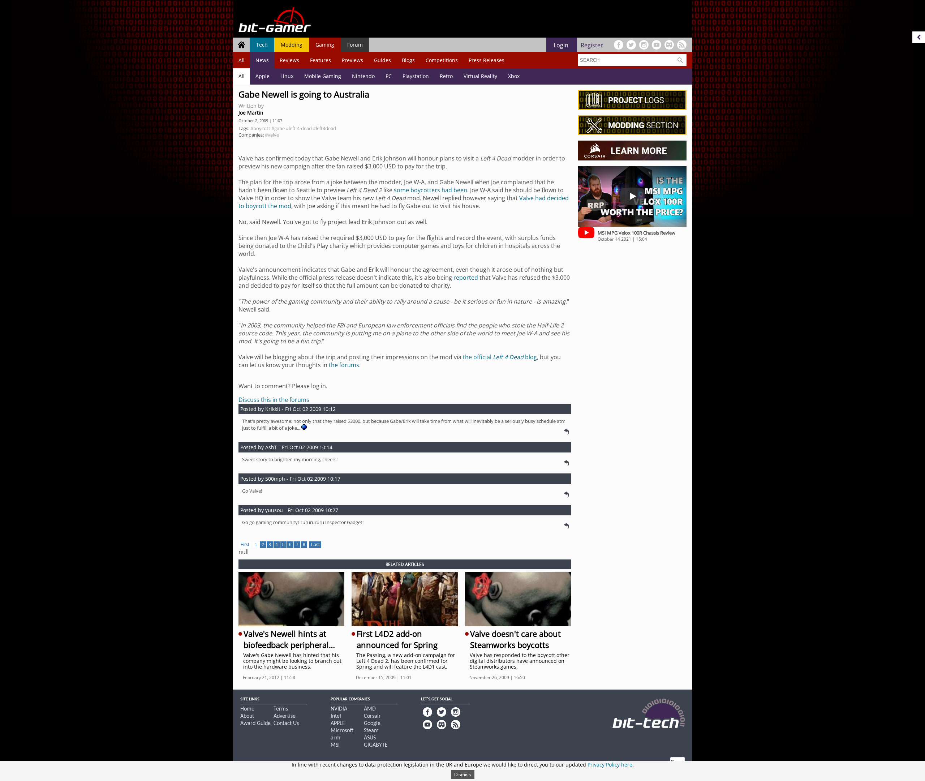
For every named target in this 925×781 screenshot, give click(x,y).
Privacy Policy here (610, 764)
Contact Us (286, 723)
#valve (272, 135)
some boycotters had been (430, 190)
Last (315, 544)
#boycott (260, 128)
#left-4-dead (299, 128)
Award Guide (255, 723)
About (247, 716)
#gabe (278, 128)
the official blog (500, 357)
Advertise (285, 716)
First (245, 544)
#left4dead (324, 128)
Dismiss (462, 774)
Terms (281, 709)
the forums (344, 365)
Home (247, 709)
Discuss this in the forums (273, 400)
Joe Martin (250, 112)
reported (465, 278)
